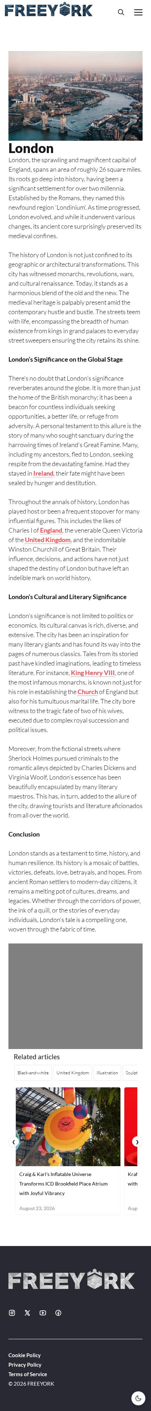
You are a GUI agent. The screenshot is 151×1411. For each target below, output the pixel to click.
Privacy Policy (24, 1364)
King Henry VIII (93, 672)
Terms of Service (27, 1374)
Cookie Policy (24, 1355)
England (51, 530)
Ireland (43, 473)
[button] (121, 12)
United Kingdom (48, 540)
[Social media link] (11, 1312)
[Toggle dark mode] (138, 1398)
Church (88, 691)
